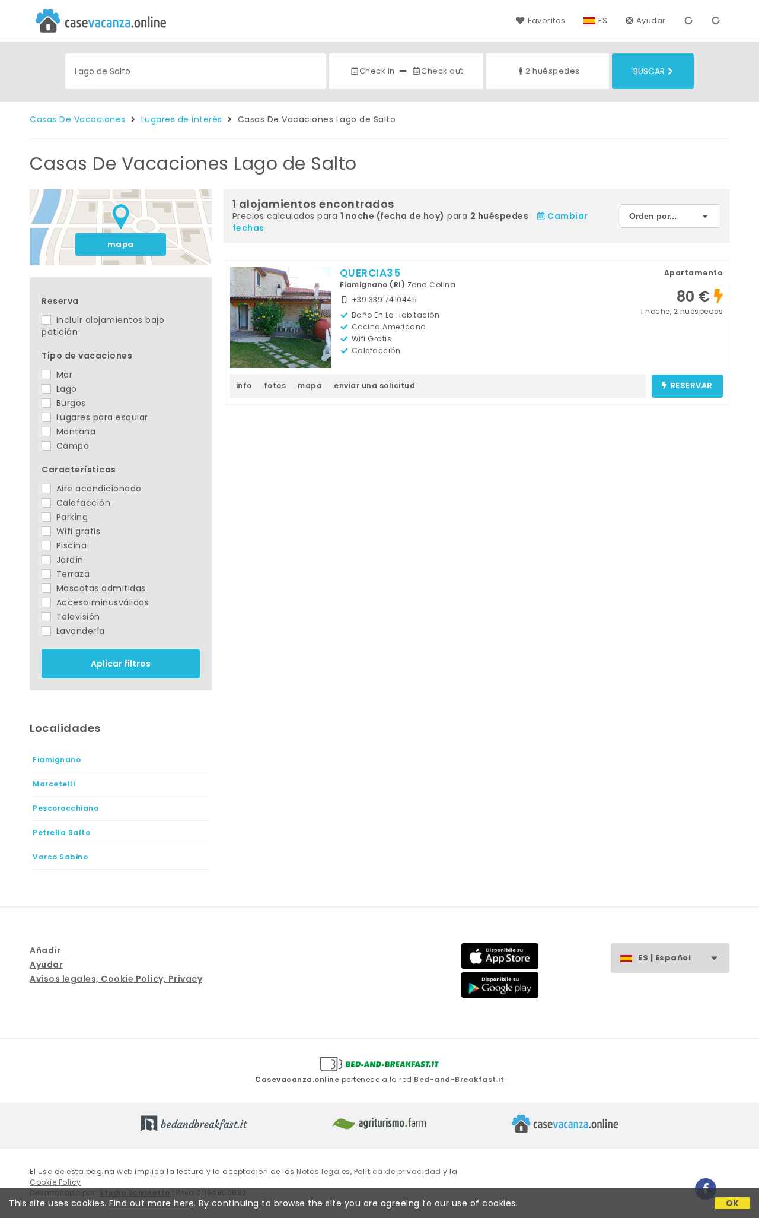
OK (732, 1203)
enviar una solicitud (374, 385)
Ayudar (651, 20)
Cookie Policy (55, 1182)
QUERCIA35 (370, 273)
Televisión (76, 617)
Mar (62, 374)
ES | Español (664, 957)
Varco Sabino (60, 857)
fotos (275, 385)
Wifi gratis (76, 531)
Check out (442, 71)
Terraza (71, 574)
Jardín (68, 560)
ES (603, 20)
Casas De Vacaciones (78, 119)
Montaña (74, 431)
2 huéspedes (552, 71)
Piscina (70, 545)
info (244, 385)
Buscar (649, 71)
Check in (377, 71)
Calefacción (81, 503)
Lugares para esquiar (100, 417)
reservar (691, 386)
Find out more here (151, 1203)
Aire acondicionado (97, 488)
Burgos (69, 403)
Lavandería (79, 631)
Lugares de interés (181, 119)
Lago (65, 389)
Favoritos (546, 20)
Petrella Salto (61, 832)
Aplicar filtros (121, 664)
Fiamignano (57, 759)
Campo (71, 446)
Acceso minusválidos (101, 602)
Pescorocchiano (65, 808)
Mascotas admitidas (99, 588)
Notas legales (323, 1171)
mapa (120, 244)
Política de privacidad (397, 1171)
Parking (70, 517)
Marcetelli (54, 784)
